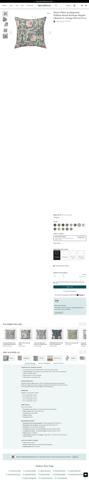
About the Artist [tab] (58, 363)
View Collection (59, 312)
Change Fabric (81, 237)
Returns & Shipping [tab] (44, 363)
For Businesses (30, 5)
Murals (11, 5)
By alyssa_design (68, 344)
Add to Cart (70, 287)
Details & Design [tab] (30, 363)
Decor (17, 5)
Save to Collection (69, 291)
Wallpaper (4, 5)
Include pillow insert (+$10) (62, 265)
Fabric (22, 5)
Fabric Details (58, 243)
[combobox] (69, 5)
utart (62, 21)
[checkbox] (54, 265)
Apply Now (75, 457)
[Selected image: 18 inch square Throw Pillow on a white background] (5, 13)
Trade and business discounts (44, 1)
